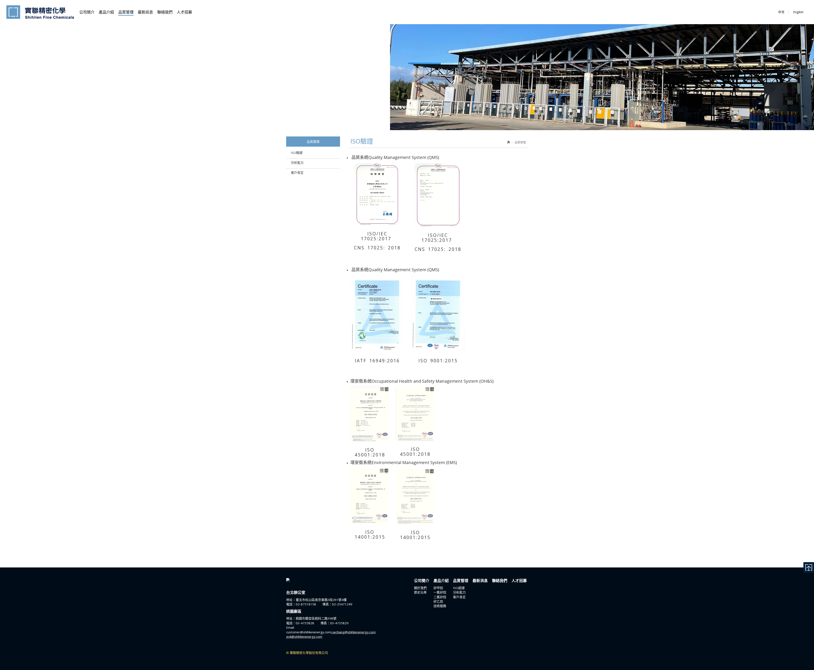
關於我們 (421, 588)
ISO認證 (459, 588)
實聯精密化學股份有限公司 (40, 12)
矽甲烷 (439, 588)
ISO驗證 (296, 152)
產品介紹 (441, 580)
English (798, 12)
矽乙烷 (439, 601)
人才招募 (519, 580)
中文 (781, 12)
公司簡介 (421, 580)
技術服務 (439, 606)
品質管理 (460, 580)
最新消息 (480, 580)
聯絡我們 (499, 580)
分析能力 (297, 162)
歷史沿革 (420, 592)
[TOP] (808, 567)
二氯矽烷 (440, 597)
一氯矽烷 (440, 592)
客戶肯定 (297, 172)
